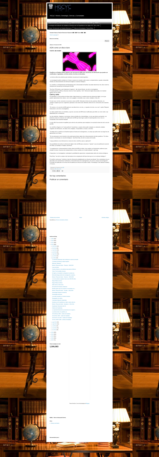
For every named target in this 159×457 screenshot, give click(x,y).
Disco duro (59, 168)
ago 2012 (54, 322)
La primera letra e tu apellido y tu (59, 311)
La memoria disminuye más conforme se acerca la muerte (65, 259)
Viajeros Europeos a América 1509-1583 (82, 22)
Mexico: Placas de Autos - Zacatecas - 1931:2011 (63, 304)
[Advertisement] (80, 229)
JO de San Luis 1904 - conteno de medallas (62, 317)
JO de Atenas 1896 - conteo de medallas (61, 313)
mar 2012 (54, 250)
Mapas (97, 22)
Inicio (81, 217)
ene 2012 (54, 246)
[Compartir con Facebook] (57, 171)
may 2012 (54, 254)
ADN (55, 168)
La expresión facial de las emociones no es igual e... (64, 309)
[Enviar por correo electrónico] (53, 171)
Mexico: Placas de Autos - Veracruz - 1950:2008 (63, 277)
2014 (52, 334)
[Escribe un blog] (54, 171)
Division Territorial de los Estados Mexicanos (60, 28)
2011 (52, 242)
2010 (52, 240)
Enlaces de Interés (55, 423)
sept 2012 (54, 324)
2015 (52, 336)
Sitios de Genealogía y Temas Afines (83, 28)
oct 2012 (54, 325)
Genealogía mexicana (57, 294)
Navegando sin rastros (57, 298)
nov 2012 (54, 327)
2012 (52, 244)
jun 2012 (54, 255)
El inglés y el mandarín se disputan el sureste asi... (63, 273)
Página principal (52, 22)
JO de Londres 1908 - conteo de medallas (61, 319)
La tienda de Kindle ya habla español (60, 261)
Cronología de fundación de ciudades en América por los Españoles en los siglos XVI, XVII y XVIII (73, 25)
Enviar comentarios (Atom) (62, 220)
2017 (52, 340)
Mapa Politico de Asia (57, 280)
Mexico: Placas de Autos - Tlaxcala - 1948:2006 (62, 265)
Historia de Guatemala (57, 308)
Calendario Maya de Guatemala (59, 300)
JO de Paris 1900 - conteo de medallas (61, 315)
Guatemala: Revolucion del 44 (59, 306)
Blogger (87, 403)
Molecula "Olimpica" (56, 263)
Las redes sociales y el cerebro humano (61, 296)
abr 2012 (54, 252)
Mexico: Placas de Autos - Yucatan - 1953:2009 (62, 290)
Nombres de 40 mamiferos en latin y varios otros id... (64, 302)
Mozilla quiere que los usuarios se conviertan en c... (63, 288)
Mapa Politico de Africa (57, 282)
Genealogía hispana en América (59, 292)
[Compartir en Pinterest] (59, 171)
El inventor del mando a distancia (59, 286)
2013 (52, 332)
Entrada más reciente (55, 217)
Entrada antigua (105, 217)
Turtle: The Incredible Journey (59, 271)
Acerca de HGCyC (64, 22)
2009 (52, 238)
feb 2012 (54, 248)
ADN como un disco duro (57, 284)
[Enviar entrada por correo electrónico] (62, 170)
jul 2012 (54, 257)
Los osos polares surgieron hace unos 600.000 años (64, 279)
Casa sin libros (55, 267)
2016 (52, 338)
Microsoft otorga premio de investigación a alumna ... (64, 275)
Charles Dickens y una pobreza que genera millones (64, 269)
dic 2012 (54, 329)
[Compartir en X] (56, 171)
